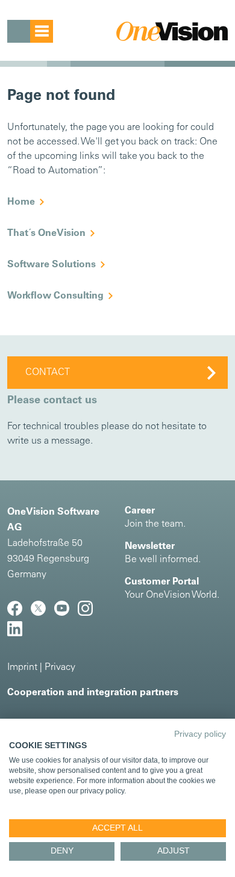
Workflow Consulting (55, 296)
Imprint (22, 667)
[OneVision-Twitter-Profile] (42, 613)
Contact (47, 372)
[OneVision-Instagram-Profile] (88, 613)
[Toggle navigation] (30, 31)
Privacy (60, 667)
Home (21, 202)
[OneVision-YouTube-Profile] (66, 613)
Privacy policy (200, 734)
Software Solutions (51, 265)
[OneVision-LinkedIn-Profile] (17, 634)
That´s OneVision (46, 233)
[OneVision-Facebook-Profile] (19, 613)
